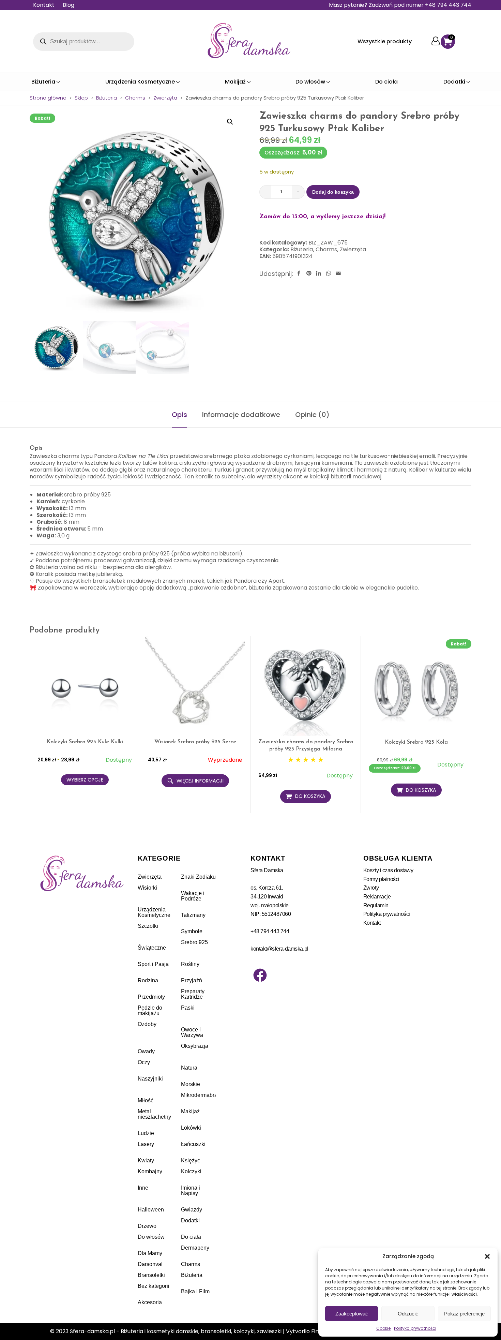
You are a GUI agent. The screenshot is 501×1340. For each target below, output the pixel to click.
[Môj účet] (435, 41)
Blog (68, 5)
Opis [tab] (179, 414)
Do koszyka (310, 796)
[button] (487, 1256)
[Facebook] (260, 975)
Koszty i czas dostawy (388, 870)
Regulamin (376, 905)
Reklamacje (377, 896)
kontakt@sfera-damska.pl (279, 949)
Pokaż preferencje (464, 1313)
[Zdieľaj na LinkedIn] (319, 273)
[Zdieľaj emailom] (338, 273)
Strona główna (48, 97)
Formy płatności (381, 879)
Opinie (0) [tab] (312, 414)
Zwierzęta (165, 97)
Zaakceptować (351, 1313)
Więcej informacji (200, 780)
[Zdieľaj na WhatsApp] (328, 273)
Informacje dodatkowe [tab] (241, 414)
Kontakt (44, 5)
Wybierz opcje (84, 779)
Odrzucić (408, 1313)
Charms (135, 97)
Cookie (383, 1328)
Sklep (81, 97)
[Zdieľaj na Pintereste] (309, 273)
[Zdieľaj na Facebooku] (299, 273)
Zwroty (371, 888)
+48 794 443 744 (269, 931)
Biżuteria (106, 97)
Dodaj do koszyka (333, 192)
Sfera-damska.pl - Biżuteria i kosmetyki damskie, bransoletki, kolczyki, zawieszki (176, 1331)
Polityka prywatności (415, 1328)
